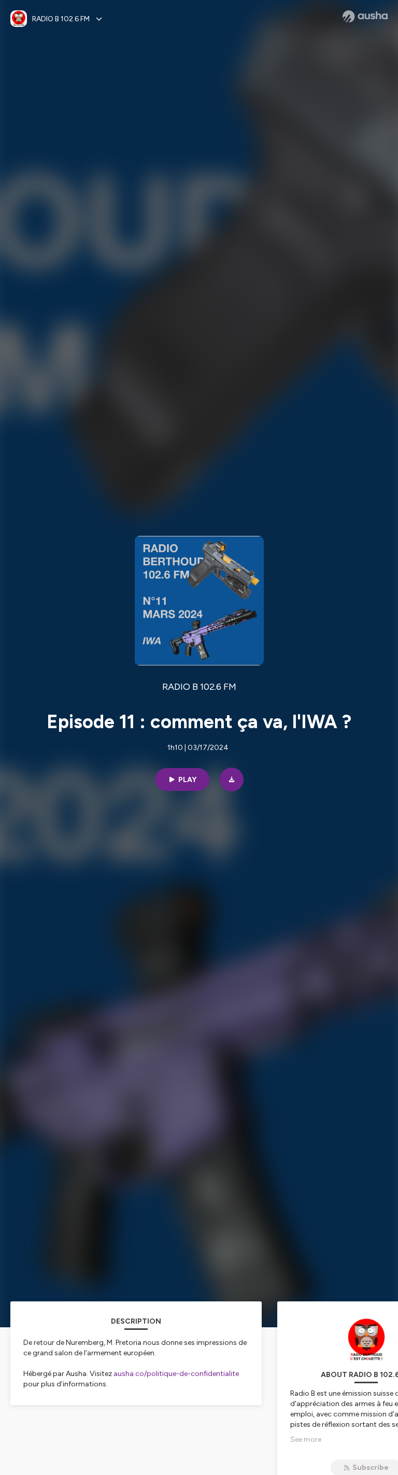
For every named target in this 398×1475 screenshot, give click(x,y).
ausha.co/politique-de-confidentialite (176, 1373)
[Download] (232, 779)
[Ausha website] (365, 16)
